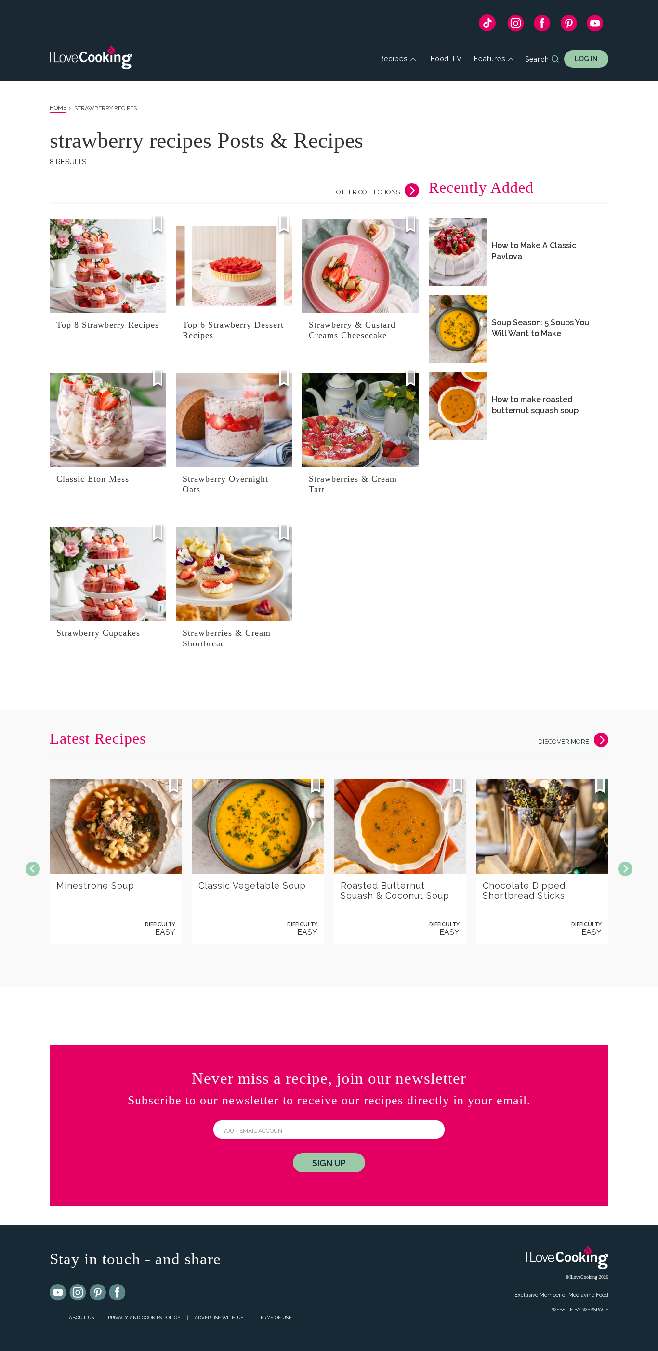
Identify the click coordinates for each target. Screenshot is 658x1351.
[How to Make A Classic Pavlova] (458, 252)
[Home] (91, 59)
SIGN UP (329, 1163)
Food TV (446, 59)
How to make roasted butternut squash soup (535, 405)
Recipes (393, 59)
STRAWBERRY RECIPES (105, 108)
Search (537, 59)
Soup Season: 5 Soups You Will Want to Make (540, 328)
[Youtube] (58, 1292)
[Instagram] (515, 25)
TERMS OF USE (274, 1317)
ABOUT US (81, 1317)
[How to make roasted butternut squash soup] (458, 406)
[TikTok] (487, 25)
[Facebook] (542, 25)
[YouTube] (595, 25)
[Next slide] (625, 869)
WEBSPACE (595, 1309)
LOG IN (586, 59)
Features (489, 59)
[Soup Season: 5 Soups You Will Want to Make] (458, 329)
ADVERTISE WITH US (219, 1317)
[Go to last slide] (33, 869)
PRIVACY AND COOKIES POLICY (144, 1317)
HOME (58, 108)
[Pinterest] (568, 25)
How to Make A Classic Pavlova (534, 251)
